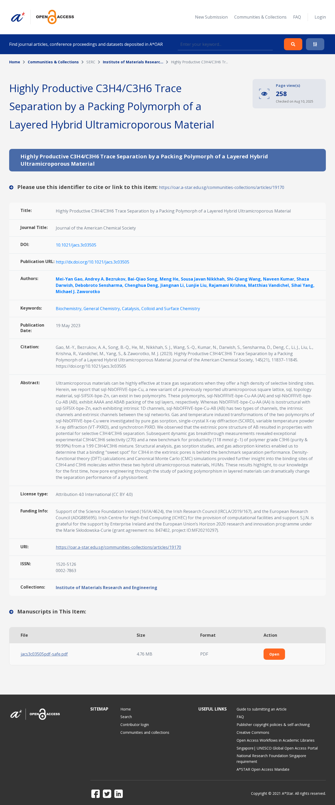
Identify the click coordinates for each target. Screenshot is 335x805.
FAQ (297, 17)
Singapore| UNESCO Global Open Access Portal (277, 748)
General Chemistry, (102, 308)
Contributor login (134, 724)
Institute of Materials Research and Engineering (106, 587)
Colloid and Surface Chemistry (170, 308)
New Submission (211, 17)
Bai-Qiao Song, (144, 279)
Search (126, 716)
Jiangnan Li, (173, 285)
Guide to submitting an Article (262, 709)
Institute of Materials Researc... (133, 61)
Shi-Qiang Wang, (245, 279)
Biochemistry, (69, 308)
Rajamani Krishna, (228, 285)
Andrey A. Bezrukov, (106, 279)
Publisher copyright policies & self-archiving (273, 724)
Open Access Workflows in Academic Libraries (276, 740)
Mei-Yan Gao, (70, 279)
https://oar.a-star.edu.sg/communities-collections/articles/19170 (221, 187)
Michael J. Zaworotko (78, 291)
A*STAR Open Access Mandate (263, 769)
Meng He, (170, 279)
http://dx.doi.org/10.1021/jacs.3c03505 (92, 262)
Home (14, 61)
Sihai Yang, (303, 285)
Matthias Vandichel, (269, 285)
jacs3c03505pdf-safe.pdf (44, 654)
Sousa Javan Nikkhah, (204, 279)
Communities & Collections (260, 17)
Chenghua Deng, (142, 285)
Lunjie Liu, (197, 285)
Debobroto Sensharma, (100, 285)
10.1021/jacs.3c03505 (76, 245)
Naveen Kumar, (280, 279)
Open (274, 654)
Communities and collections (144, 732)
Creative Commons (253, 732)
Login (320, 17)
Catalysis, (131, 308)
